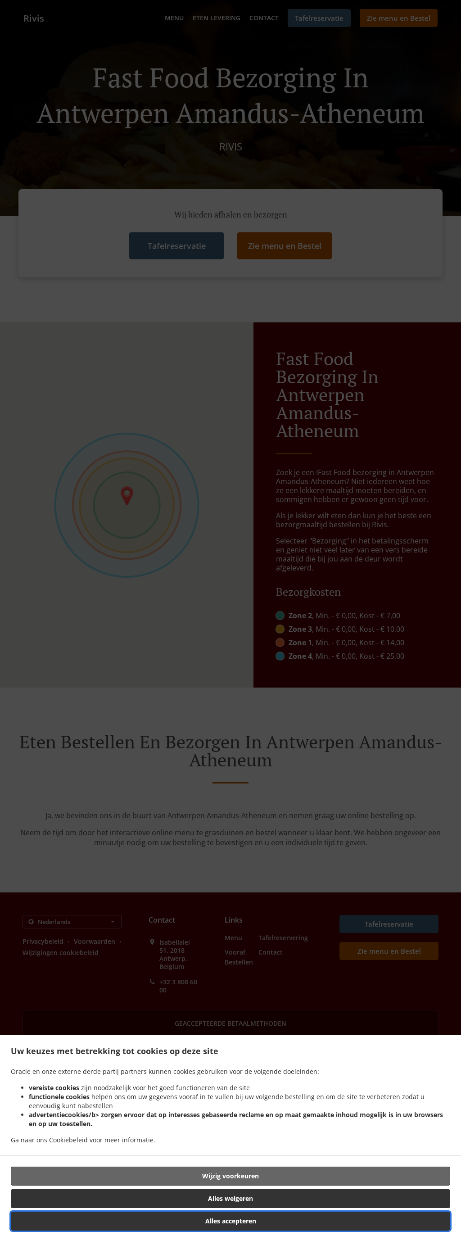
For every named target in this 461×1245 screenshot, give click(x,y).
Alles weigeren (230, 1198)
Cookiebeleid (68, 1140)
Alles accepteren (230, 1221)
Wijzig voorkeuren (230, 1176)
